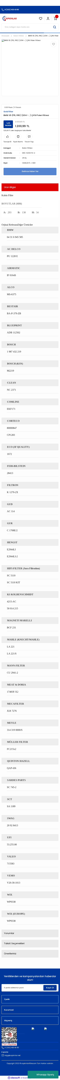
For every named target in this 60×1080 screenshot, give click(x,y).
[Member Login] (48, 18)
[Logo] (10, 18)
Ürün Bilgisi (10, 187)
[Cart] (55, 18)
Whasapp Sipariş (45, 1074)
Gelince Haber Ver (30, 171)
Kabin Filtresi (27, 148)
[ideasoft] (14, 1077)
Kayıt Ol (50, 987)
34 (37, 212)
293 (9, 212)
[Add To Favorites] (53, 44)
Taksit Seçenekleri (14, 943)
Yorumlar (9, 933)
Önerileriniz (10, 953)
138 (24, 212)
